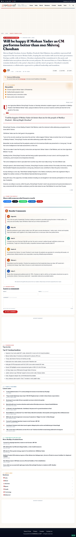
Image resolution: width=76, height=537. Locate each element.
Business (47, 5)
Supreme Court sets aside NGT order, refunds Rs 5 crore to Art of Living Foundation (28, 353)
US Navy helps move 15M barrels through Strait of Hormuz (21, 370)
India (36, 5)
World (41, 5)
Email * (43, 291)
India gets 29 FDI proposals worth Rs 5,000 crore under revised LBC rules (25, 364)
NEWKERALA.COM (36, 533)
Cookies (42, 531)
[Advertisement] (38, 21)
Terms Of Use (27, 531)
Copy (40, 201)
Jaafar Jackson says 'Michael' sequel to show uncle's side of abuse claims (25, 373)
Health (60, 5)
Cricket (54, 5)
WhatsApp (23, 201)
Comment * (10, 297)
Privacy (35, 531)
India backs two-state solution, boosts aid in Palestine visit (21, 361)
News (7, 33)
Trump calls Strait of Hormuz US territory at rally (18, 358)
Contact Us (49, 531)
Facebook (7, 201)
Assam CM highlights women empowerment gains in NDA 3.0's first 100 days (26, 367)
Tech (65, 5)
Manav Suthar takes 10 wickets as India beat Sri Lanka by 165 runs (23, 356)
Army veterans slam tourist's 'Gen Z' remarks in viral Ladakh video (23, 378)
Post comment (11, 311)
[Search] (69, 5)
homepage (22, 79)
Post (16, 201)
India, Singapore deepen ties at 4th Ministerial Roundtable (21, 375)
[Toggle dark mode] (73, 5)
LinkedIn (33, 201)
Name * (5, 291)
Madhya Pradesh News (16, 33)
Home (31, 5)
